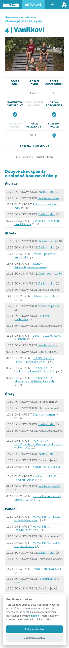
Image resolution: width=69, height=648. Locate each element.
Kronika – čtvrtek (48, 198)
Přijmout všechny (34, 629)
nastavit (35, 615)
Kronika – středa (48, 241)
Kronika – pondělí (49, 486)
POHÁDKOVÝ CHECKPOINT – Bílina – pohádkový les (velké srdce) (38, 444)
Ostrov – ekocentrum (46, 296)
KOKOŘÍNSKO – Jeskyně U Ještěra (33, 528)
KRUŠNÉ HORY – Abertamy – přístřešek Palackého (34, 379)
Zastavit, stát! (46, 191)
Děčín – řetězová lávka (47, 568)
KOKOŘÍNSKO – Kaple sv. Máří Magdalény (37, 518)
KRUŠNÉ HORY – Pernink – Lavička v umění (34, 360)
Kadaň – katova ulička (46, 466)
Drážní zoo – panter (50, 273)
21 (54, 93)
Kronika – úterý (47, 345)
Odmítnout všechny (34, 638)
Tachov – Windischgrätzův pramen (30, 265)
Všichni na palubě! (49, 306)
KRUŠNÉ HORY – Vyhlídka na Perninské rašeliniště (34, 369)
